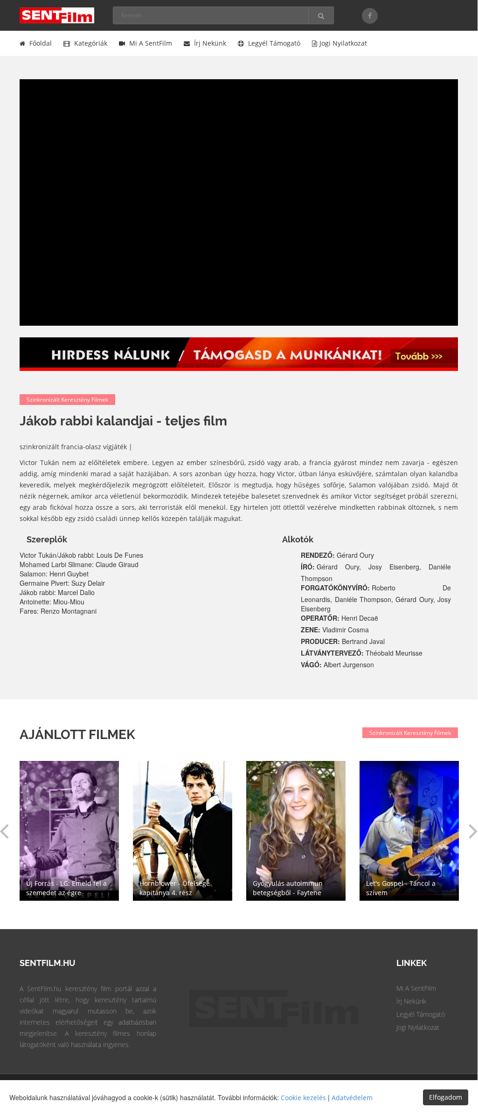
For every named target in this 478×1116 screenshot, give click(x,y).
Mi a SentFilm (149, 43)
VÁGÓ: (312, 664)
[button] (473, 830)
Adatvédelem (352, 1097)
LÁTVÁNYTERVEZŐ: (333, 652)
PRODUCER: (321, 641)
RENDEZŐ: (319, 555)
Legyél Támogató (420, 1014)
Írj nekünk (209, 43)
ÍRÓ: (309, 566)
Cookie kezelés (303, 1097)
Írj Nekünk (411, 1001)
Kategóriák (89, 43)
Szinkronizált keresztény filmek (67, 400)
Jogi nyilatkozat (343, 43)
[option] (296, 831)
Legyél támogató (273, 43)
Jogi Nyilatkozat (417, 1027)
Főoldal (40, 43)
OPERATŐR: (321, 618)
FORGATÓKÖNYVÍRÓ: (336, 587)
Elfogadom (445, 1097)
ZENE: (311, 629)
